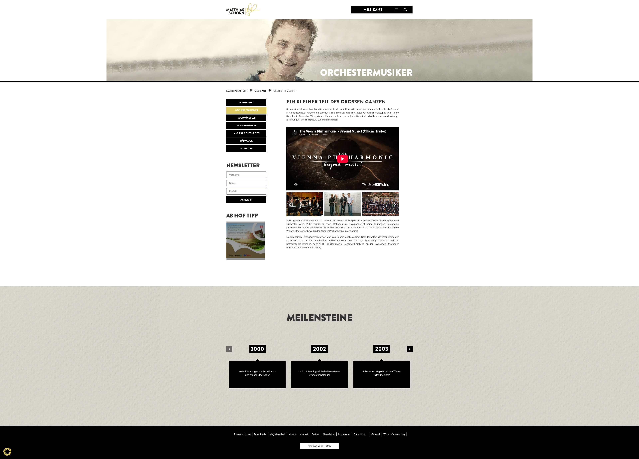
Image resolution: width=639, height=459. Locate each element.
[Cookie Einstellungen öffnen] (7, 454)
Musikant (260, 91)
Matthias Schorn (236, 91)
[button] (405, 9)
